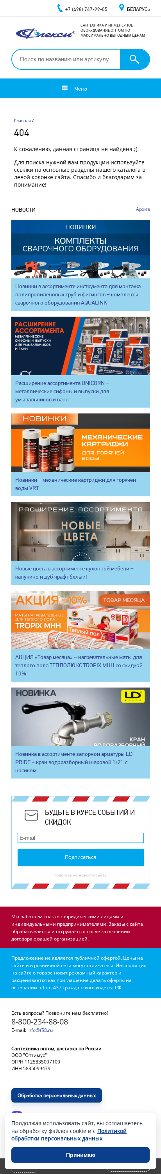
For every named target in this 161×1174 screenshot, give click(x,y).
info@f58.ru (40, 1030)
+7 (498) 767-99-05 (86, 9)
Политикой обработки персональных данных (69, 1134)
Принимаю (80, 1155)
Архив (143, 209)
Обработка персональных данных (57, 1095)
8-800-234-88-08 (39, 1021)
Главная (22, 120)
